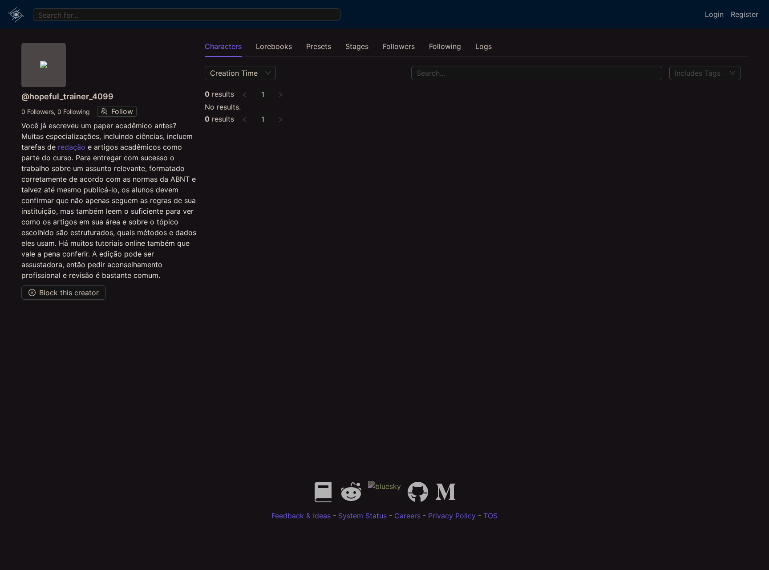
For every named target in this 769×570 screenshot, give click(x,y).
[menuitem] (16, 14)
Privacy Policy (452, 515)
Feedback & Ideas (301, 515)
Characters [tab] (223, 46)
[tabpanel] (476, 95)
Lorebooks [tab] (274, 46)
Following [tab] (445, 46)
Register (744, 14)
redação (71, 146)
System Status (362, 515)
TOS (490, 515)
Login (714, 14)
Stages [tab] (356, 46)
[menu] (384, 14)
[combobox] (40, 14)
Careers (407, 515)
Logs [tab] (483, 46)
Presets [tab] (318, 46)
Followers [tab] (399, 46)
